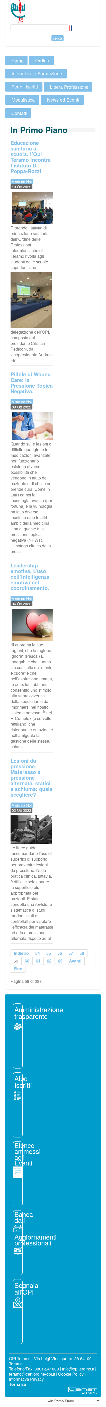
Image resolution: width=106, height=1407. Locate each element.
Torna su (17, 1384)
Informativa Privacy (26, 1379)
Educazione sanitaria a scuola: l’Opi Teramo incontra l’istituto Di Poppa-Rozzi (31, 157)
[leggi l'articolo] (17, 1026)
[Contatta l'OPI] (17, 1302)
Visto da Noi (22, 181)
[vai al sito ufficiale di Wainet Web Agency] (82, 1390)
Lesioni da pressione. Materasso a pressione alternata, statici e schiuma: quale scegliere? (31, 777)
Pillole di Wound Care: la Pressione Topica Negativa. (32, 382)
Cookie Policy (71, 1374)
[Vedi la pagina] (17, 1095)
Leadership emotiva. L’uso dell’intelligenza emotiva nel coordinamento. (30, 577)
